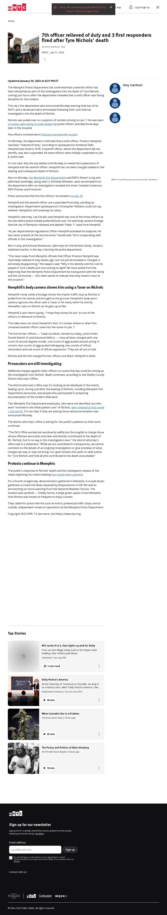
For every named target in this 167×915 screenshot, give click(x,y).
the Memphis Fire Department (47, 177)
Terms (17, 861)
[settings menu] (157, 7)
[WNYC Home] (17, 7)
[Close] (111, 7)
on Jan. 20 (77, 196)
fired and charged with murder (58, 134)
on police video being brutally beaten (30, 124)
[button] (56, 656)
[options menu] (44, 59)
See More (39, 833)
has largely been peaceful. (67, 474)
